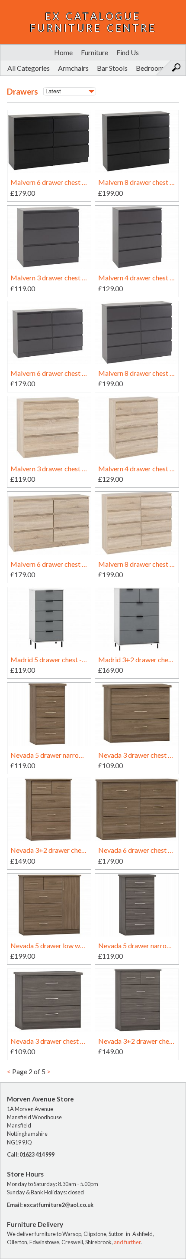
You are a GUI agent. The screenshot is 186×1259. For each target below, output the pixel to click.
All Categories (28, 68)
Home (63, 52)
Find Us (127, 52)
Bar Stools (112, 68)
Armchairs (73, 68)
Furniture (94, 52)
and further (127, 1242)
